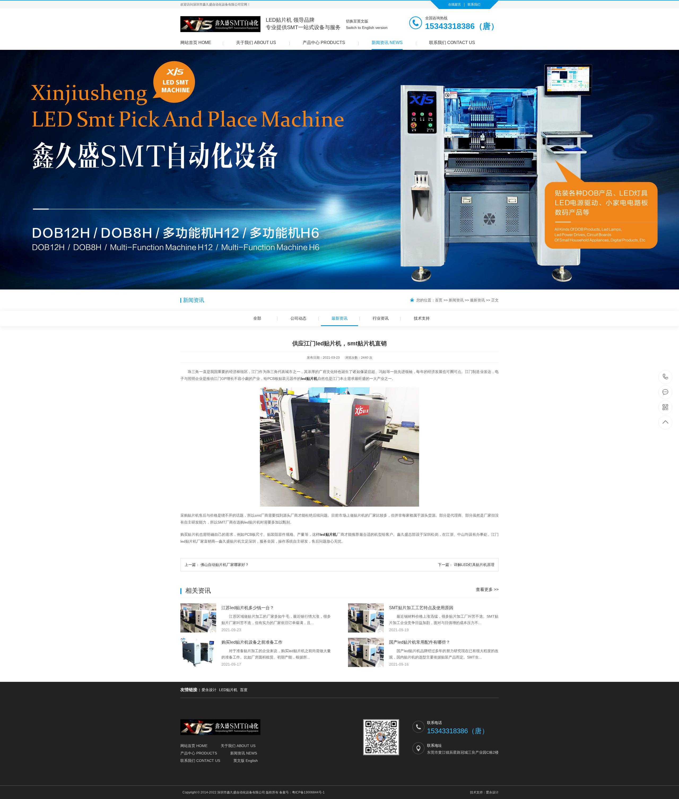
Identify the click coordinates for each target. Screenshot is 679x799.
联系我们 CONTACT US (452, 42)
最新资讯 (477, 300)
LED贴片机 (228, 690)
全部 (257, 318)
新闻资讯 (456, 300)
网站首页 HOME (195, 42)
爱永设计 (209, 690)
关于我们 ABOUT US (256, 42)
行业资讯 (381, 318)
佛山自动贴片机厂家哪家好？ (217, 565)
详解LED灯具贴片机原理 (466, 565)
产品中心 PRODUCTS (324, 42)
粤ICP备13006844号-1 (308, 792)
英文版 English (245, 760)
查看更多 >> (487, 589)
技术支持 (422, 318)
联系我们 (474, 4)
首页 (438, 300)
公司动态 (298, 318)
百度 (243, 690)
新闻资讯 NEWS (387, 42)
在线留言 (454, 4)
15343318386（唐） (666, 377)
